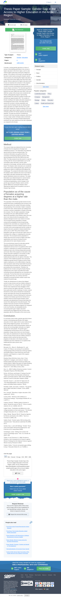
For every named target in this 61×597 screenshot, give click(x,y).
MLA (9, 457)
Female (38, 69)
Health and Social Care (47, 103)
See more (46, 86)
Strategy (37, 100)
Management (45, 97)
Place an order (44, 568)
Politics (38, 76)
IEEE (26, 457)
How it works (38, 575)
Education (25, 57)
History (43, 100)
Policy (49, 93)
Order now (17, 138)
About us (44, 575)
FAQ (55, 575)
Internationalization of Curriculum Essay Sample (18, 548)
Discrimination (40, 83)
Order (22, 575)
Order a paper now (18, 494)
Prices (26, 575)
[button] (5, 2)
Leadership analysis (40, 93)
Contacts (50, 575)
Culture (37, 103)
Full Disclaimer (13, 588)
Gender (19, 57)
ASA (22, 457)
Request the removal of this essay (18, 514)
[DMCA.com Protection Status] (27, 585)
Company (37, 97)
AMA (29, 457)
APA (5, 457)
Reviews (31, 575)
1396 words (20, 63)
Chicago (18, 457)
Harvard (13, 457)
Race (37, 73)
